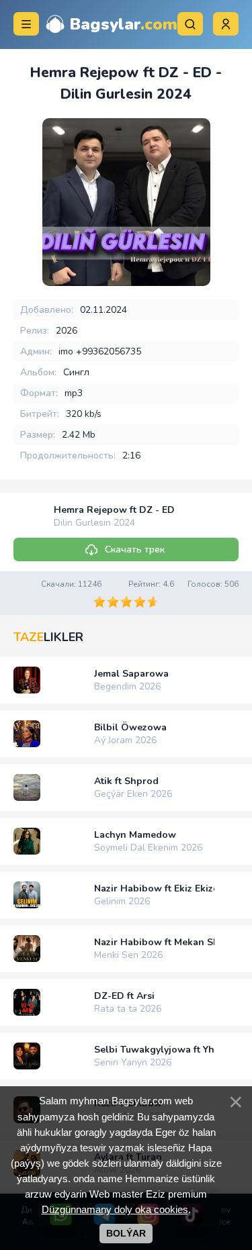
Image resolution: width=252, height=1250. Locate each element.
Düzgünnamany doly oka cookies (115, 1209)
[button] (226, 24)
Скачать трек (135, 549)
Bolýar (126, 1233)
